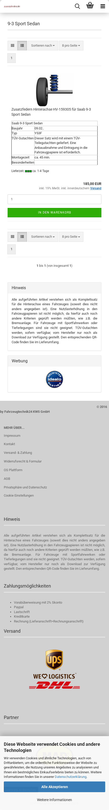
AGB (7, 479)
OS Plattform (13, 470)
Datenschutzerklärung (70, 777)
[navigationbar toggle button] (102, 6)
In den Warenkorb (54, 212)
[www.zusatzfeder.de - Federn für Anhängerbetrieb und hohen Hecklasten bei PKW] (10, 6)
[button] (12, 46)
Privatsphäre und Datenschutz (25, 487)
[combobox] (43, 46)
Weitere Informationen (54, 800)
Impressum (12, 435)
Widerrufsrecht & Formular (23, 461)
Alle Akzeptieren (54, 787)
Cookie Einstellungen (19, 495)
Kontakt (9, 444)
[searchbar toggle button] (77, 6)
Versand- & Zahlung (18, 453)
